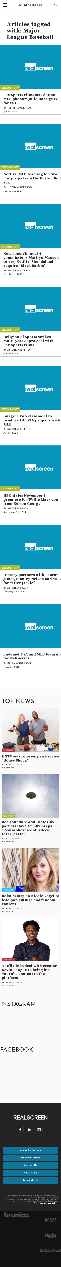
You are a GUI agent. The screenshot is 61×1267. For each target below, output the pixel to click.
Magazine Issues (30, 1158)
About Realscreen (30, 1150)
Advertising (30, 1173)
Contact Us (30, 1165)
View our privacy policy (46, 1203)
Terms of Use (30, 1180)
